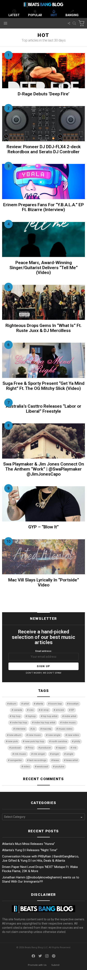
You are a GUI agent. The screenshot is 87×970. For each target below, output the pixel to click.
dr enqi (45, 710)
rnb (74, 747)
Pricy (30, 747)
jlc (34, 729)
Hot (54, 15)
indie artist (70, 716)
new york (13, 741)
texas (56, 760)
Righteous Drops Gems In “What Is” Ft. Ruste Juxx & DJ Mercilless (43, 328)
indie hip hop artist (44, 722)
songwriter (16, 760)
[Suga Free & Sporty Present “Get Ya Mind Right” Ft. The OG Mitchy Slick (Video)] (43, 360)
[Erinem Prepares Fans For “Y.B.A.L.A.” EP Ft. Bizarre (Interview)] (43, 181)
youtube (59, 766)
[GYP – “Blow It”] (43, 503)
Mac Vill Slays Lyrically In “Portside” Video (43, 582)
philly (77, 741)
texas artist (72, 760)
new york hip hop (34, 741)
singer (55, 754)
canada (18, 710)
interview (20, 729)
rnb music (20, 754)
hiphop (32, 716)
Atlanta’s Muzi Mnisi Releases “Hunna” (28, 844)
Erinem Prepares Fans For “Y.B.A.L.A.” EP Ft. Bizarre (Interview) (43, 207)
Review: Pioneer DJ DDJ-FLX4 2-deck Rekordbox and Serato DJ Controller (44, 149)
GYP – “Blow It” (43, 526)
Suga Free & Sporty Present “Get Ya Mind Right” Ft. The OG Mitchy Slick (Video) (43, 386)
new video (73, 735)
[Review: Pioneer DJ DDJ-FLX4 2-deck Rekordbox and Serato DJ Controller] (43, 123)
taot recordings (37, 760)
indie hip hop (19, 722)
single (69, 754)
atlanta (39, 703)
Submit (55, 965)
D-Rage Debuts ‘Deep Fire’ (43, 93)
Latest (14, 15)
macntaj (46, 729)
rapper (61, 747)
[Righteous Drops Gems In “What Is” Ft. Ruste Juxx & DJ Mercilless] (43, 302)
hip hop (16, 716)
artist (26, 703)
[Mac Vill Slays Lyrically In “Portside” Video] (43, 556)
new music (35, 735)
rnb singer (39, 754)
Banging (72, 15)
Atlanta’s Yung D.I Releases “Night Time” (29, 850)
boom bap (56, 703)
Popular (35, 15)
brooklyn (74, 703)
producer (45, 747)
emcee (60, 710)
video (27, 766)
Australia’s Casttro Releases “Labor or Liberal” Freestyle (43, 409)
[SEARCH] (74, 23)
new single (54, 735)
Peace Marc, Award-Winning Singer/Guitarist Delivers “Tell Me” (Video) (44, 267)
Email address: (43, 651)
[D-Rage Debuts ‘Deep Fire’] (43, 70)
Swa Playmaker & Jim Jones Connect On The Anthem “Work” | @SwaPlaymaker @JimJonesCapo (43, 469)
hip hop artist (50, 716)
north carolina (59, 741)
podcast (15, 747)
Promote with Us (37, 965)
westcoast (42, 766)
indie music (69, 722)
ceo (31, 710)
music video (65, 729)
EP (72, 710)
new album (15, 735)
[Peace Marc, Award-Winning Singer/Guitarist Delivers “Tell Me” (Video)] (43, 239)
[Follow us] (69, 23)
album (12, 703)
